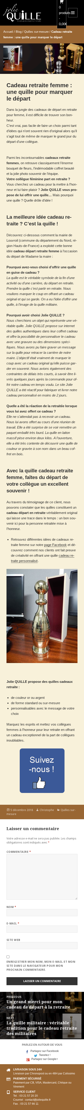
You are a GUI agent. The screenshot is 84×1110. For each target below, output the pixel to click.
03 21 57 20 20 (28, 1095)
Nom (11, 907)
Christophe (47, 810)
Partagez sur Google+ (44, 1059)
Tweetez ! (44, 1055)
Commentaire (18, 852)
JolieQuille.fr (22, 12)
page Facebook (55, 545)
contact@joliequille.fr (38, 1099)
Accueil (8, 31)
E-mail (12, 923)
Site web (13, 940)
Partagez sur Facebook (44, 1051)
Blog (19, 31)
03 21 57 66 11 (29, 1103)
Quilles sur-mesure (36, 31)
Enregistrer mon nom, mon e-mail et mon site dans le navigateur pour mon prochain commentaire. (40, 966)
